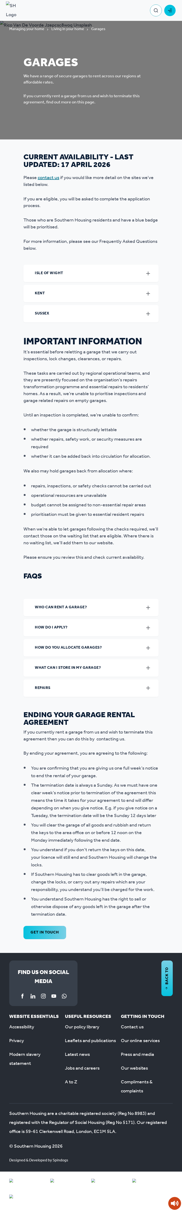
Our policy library (82, 1027)
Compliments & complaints (137, 1087)
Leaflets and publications (90, 1040)
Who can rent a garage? (61, 607)
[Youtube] (53, 996)
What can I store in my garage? (68, 667)
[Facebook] (22, 996)
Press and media (137, 1054)
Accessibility (21, 1027)
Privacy (16, 1040)
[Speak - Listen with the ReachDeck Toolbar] (174, 1203)
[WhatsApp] (64, 996)
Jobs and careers (82, 1068)
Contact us (132, 1027)
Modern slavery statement (25, 1059)
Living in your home (67, 29)
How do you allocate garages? (68, 647)
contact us (48, 177)
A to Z (71, 1082)
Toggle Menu (170, 10)
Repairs (42, 688)
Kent (40, 293)
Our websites (134, 1068)
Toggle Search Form (156, 10)
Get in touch (45, 932)
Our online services (140, 1040)
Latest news (77, 1054)
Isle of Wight (49, 273)
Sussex (42, 313)
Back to (167, 975)
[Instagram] (43, 996)
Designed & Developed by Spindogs (38, 1160)
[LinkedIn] (33, 996)
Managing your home (26, 29)
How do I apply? (51, 627)
